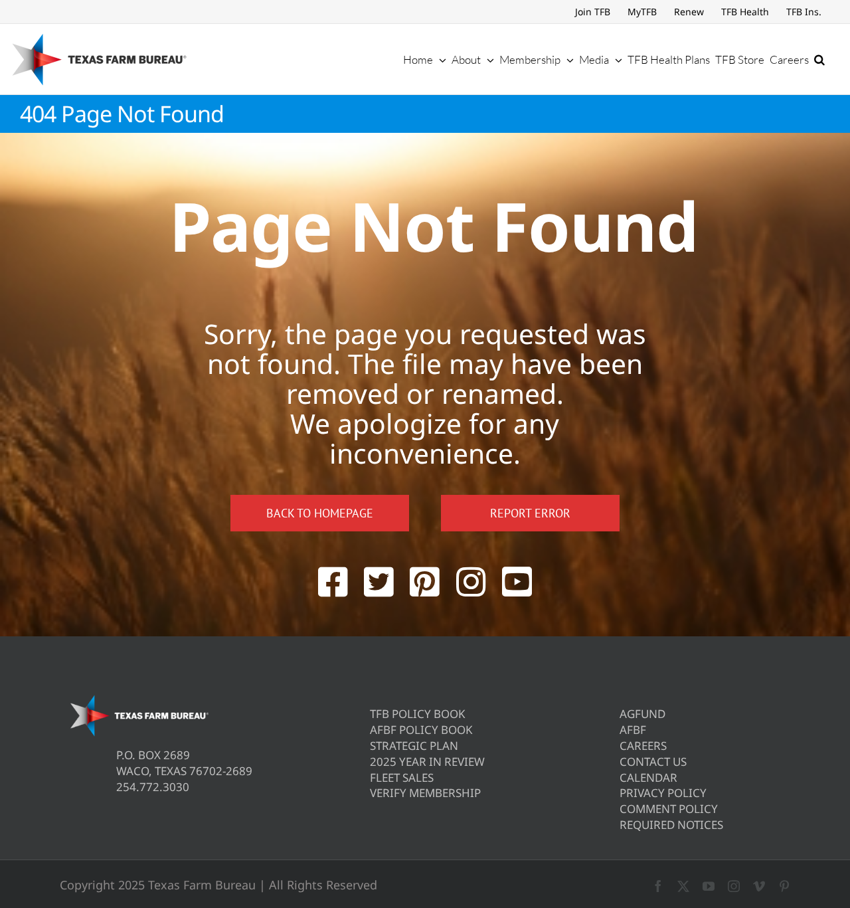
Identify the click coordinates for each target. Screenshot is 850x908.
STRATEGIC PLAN (414, 745)
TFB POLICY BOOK (418, 713)
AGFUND (642, 713)
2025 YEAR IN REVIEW (427, 761)
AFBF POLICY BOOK (421, 729)
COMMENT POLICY (669, 808)
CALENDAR (648, 777)
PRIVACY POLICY (663, 792)
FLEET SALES (402, 777)
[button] (819, 59)
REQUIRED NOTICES (671, 824)
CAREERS (643, 745)
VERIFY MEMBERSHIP (425, 792)
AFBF (633, 729)
